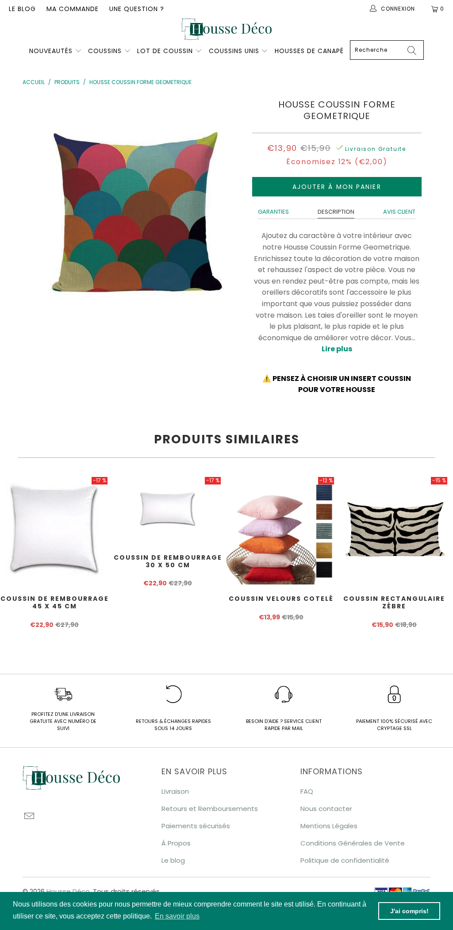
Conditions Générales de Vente (352, 843)
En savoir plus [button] (177, 916)
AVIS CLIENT (399, 212)
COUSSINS (105, 50)
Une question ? (136, 8)
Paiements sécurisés (195, 825)
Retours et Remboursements (209, 808)
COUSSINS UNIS (234, 50)
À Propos (176, 843)
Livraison (175, 791)
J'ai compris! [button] (409, 911)
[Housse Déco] (226, 29)
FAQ (306, 791)
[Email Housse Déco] (29, 816)
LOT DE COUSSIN (166, 50)
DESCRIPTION (336, 212)
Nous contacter (326, 808)
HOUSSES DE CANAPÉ (309, 50)
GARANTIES (273, 212)
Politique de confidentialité (344, 860)
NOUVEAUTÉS (51, 50)
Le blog (22, 8)
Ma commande (72, 8)
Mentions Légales (328, 825)
